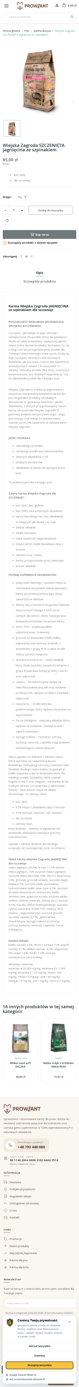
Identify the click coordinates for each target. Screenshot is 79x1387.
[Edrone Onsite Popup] (39, 693)
